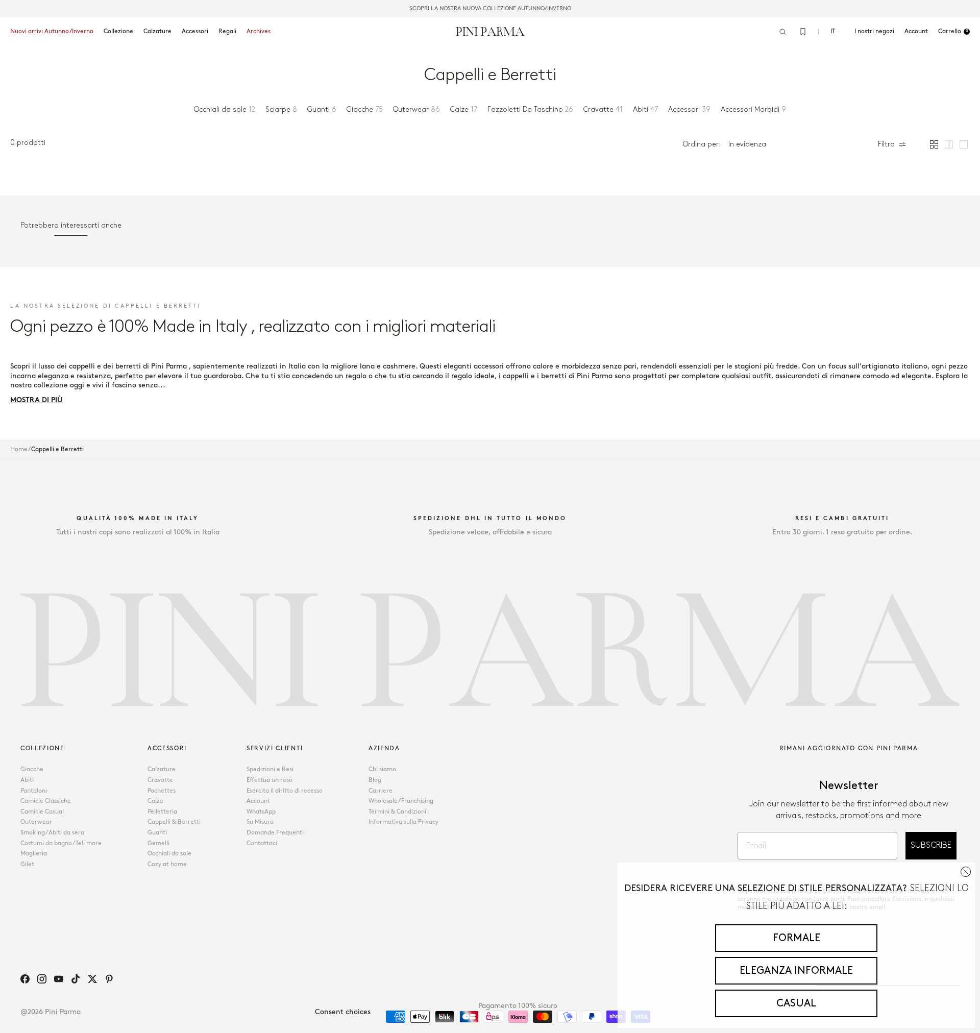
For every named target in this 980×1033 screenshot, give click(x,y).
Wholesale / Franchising (401, 801)
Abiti (27, 780)
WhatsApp (261, 812)
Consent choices (343, 1012)
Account (258, 801)
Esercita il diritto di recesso (285, 791)
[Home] (490, 31)
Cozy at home (167, 864)
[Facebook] (25, 978)
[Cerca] (782, 32)
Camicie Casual (42, 812)
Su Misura (260, 822)
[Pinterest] (109, 978)
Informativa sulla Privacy (403, 822)
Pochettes (162, 791)
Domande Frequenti (275, 832)
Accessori (195, 31)
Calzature (157, 31)
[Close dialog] (966, 872)
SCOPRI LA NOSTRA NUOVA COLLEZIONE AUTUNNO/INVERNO (490, 8)
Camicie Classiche (45, 801)
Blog (375, 780)
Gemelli (158, 843)
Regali (227, 31)
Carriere (381, 791)
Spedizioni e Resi (270, 769)
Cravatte (160, 780)
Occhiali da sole (169, 853)
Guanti (157, 832)
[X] (92, 978)
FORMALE (796, 938)
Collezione (118, 31)
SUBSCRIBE (931, 845)
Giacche (31, 769)
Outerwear (36, 822)
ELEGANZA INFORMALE (796, 970)
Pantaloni (33, 791)
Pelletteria (162, 812)
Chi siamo (382, 769)
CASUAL (796, 1003)
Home (19, 449)
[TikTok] (75, 978)
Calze (155, 801)
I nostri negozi (874, 31)
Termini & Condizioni (397, 812)
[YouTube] (58, 978)
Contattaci (262, 843)
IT (832, 31)
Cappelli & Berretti (174, 822)
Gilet (27, 864)
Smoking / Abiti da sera (52, 832)
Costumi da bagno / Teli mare (61, 843)
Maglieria (33, 853)
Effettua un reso (269, 780)
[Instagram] (41, 978)
